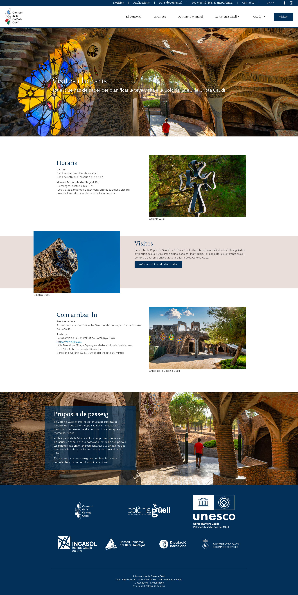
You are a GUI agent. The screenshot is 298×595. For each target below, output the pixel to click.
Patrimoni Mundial (190, 16)
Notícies (118, 3)
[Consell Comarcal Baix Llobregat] (125, 543)
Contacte (248, 3)
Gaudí (255, 18)
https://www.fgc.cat (69, 341)
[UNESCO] (214, 510)
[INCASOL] (77, 543)
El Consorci (133, 16)
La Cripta (160, 16)
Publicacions (141, 3)
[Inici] (14, 16)
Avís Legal (138, 585)
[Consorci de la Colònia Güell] (84, 510)
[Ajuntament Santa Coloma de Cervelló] (220, 543)
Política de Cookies (155, 585)
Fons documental (170, 3)
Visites (283, 16)
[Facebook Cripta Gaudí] (284, 2)
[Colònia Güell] (149, 510)
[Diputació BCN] (172, 543)
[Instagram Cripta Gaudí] (291, 2)
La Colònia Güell (224, 18)
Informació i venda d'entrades (158, 264)
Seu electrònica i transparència (212, 3)
